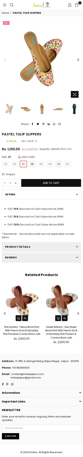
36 (14, 164)
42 (67, 164)
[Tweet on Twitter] (38, 124)
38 (32, 164)
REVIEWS (11, 257)
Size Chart (28, 157)
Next (78, 60)
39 (41, 164)
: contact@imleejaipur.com (26, 374)
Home (5, 13)
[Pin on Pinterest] (43, 124)
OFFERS (10, 194)
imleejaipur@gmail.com (26, 377)
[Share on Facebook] (32, 124)
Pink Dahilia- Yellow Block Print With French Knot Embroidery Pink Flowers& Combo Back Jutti (21, 330)
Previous (5, 60)
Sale (6, 22)
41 (59, 164)
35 (5, 164)
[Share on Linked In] (48, 124)
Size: (18, 157)
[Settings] (69, 5)
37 (23, 164)
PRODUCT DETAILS (17, 247)
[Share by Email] (59, 124)
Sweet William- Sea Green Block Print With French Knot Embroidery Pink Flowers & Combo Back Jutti (61, 332)
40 (50, 164)
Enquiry (10, 174)
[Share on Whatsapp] (54, 124)
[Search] (11, 5)
